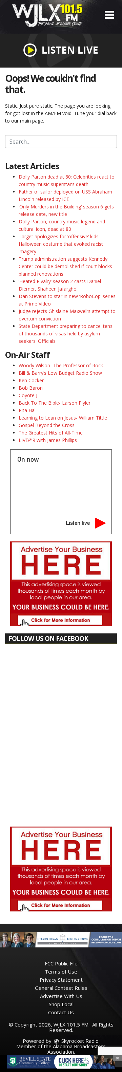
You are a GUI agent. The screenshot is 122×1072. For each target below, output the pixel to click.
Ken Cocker (31, 380)
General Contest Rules (61, 987)
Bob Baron (31, 388)
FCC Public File (61, 963)
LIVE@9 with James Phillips (48, 440)
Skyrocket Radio (79, 1040)
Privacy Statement (61, 979)
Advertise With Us (61, 996)
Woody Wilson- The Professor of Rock (61, 365)
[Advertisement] (61, 583)
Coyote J (28, 395)
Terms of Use (61, 971)
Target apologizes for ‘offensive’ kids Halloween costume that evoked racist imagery (61, 244)
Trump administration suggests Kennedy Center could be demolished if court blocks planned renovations (65, 266)
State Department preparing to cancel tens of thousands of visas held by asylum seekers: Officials (66, 333)
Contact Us (61, 1012)
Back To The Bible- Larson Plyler (54, 403)
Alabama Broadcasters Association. (76, 1049)
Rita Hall (28, 410)
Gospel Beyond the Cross (47, 425)
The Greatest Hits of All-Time (51, 432)
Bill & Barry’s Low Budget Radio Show (60, 373)
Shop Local (61, 1004)
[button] (109, 15)
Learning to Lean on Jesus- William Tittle (63, 417)
